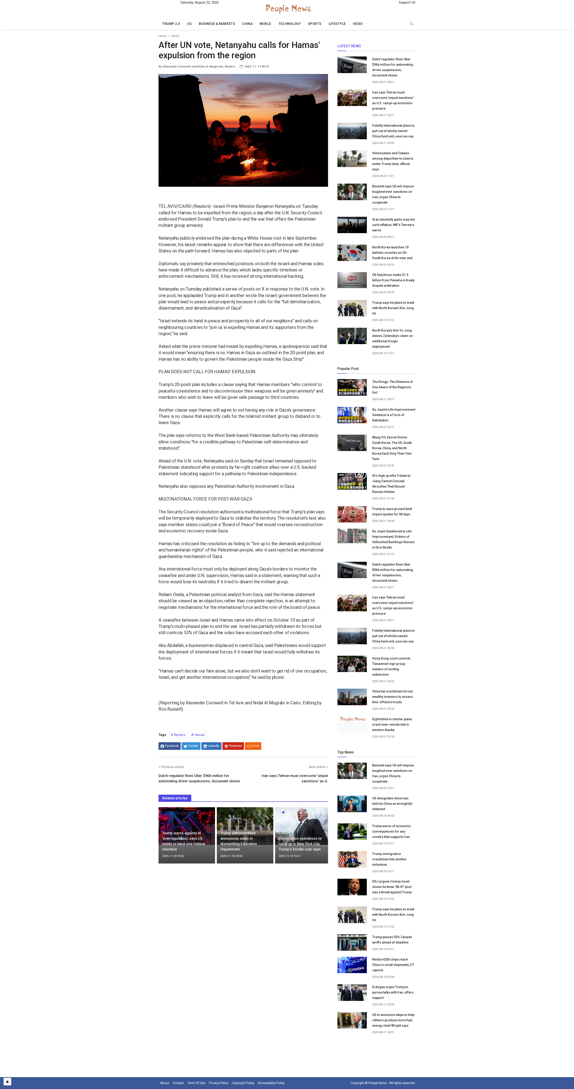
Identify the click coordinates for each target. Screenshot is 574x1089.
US (189, 24)
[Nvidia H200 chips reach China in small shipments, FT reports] (352, 966)
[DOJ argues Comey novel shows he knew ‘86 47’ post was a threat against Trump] (352, 888)
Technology (289, 24)
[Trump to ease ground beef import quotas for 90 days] (352, 516)
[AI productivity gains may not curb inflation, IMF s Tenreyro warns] (352, 226)
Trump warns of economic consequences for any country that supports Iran (391, 831)
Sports (315, 24)
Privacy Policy (218, 1083)
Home (162, 36)
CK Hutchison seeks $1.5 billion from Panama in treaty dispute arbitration (393, 280)
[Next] (320, 838)
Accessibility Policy (271, 1083)
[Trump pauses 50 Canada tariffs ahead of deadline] (352, 944)
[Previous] (166, 838)
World (265, 24)
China (247, 24)
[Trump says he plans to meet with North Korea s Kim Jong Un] (352, 309)
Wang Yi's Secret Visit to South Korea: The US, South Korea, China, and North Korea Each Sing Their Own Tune (392, 448)
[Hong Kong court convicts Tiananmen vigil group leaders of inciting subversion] (352, 665)
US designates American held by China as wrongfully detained (392, 803)
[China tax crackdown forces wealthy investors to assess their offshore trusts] (352, 698)
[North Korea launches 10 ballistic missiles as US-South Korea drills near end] (352, 254)
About (164, 1083)
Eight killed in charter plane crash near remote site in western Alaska (392, 724)
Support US (406, 2)
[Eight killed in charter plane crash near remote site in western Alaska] (352, 719)
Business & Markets (217, 24)
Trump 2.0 (171, 24)
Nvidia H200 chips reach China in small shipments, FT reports (393, 965)
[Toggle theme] (7, 1081)
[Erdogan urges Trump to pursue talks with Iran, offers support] (352, 994)
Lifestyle (337, 24)
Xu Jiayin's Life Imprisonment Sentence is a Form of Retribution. (393, 415)
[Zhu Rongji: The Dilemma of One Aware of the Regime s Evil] (352, 387)
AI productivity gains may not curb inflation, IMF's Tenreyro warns (393, 225)
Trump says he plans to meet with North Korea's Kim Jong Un (393, 308)
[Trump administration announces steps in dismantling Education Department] (245, 826)
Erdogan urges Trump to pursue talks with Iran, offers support (393, 992)
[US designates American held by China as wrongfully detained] (352, 805)
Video (358, 24)
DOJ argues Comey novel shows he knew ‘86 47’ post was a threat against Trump (392, 887)
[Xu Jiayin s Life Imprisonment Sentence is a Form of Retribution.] (352, 415)
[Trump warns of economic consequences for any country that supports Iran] (352, 833)
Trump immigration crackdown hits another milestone (389, 859)
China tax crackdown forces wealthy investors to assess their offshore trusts (392, 697)
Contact (178, 1083)
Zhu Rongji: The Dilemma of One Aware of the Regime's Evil (392, 387)
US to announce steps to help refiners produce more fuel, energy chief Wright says (393, 1020)
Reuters (179, 735)
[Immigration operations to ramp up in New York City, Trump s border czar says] (303, 826)
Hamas (199, 735)
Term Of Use (196, 1083)
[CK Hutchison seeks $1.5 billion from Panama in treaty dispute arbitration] (352, 280)
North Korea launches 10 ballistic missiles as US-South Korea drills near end (392, 252)
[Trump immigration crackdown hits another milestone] (352, 861)
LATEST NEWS (349, 46)
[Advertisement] (243, 905)
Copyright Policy (243, 1083)
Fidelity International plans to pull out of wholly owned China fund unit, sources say (393, 131)
